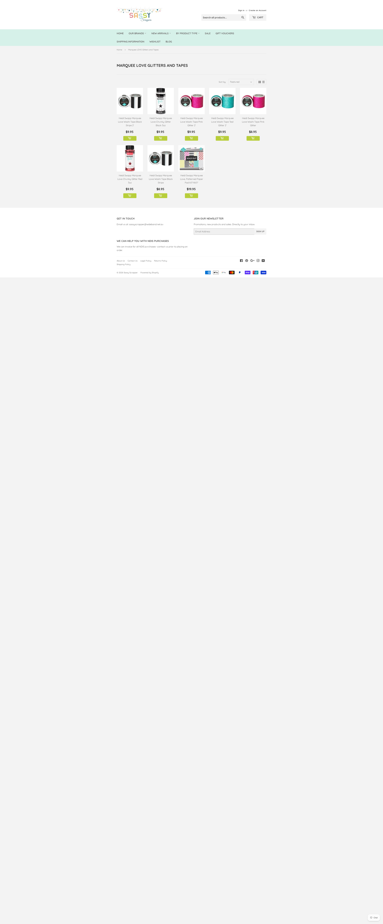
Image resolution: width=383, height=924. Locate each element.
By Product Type (187, 33)
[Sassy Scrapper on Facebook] (241, 261)
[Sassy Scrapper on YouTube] (263, 261)
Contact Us (132, 261)
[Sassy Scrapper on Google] (252, 261)
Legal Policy (145, 261)
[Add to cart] (129, 138)
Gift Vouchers (225, 33)
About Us (121, 261)
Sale (208, 33)
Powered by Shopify (149, 272)
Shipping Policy (123, 264)
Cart (260, 17)
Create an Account (257, 10)
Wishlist (155, 41)
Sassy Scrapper (131, 272)
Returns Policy (160, 261)
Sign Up (260, 231)
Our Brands (137, 33)
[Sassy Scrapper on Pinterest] (246, 261)
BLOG (169, 41)
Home (120, 33)
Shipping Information (130, 41)
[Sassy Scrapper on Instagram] (258, 261)
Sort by (222, 82)
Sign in (241, 10)
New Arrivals (160, 33)
